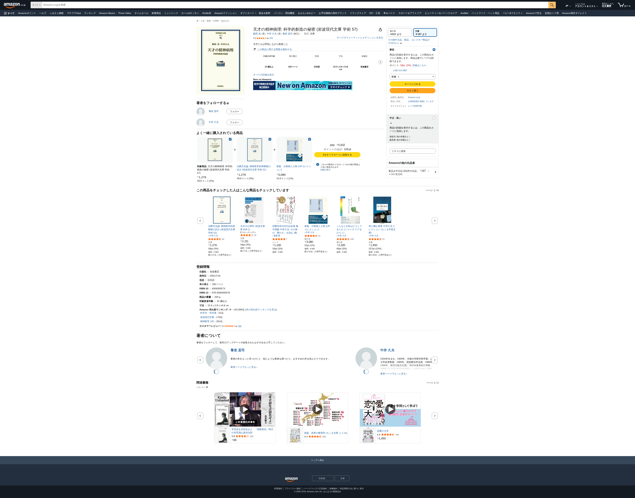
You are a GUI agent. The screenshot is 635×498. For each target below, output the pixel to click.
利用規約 (278, 488)
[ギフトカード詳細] (255, 13)
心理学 (216, 21)
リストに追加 (398, 151)
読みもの (225, 21)
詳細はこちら (419, 65)
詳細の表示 (325, 170)
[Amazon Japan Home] (291, 479)
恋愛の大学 (383, 431)
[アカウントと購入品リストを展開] (597, 6)
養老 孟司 (288, 33)
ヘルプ (42, 13)
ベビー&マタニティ (513, 13)
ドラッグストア (358, 13)
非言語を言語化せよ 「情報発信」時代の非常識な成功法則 (252, 431)
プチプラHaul (74, 13)
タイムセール (141, 13)
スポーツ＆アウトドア (410, 13)
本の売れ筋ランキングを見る (261, 309)
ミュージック (171, 13)
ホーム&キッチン (190, 13)
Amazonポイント (27, 13)
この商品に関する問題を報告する (274, 49)
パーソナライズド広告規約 (315, 488)
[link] (205, 181)
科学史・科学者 (208, 313)
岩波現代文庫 (207, 317)
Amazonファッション (225, 13)
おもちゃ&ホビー (307, 13)
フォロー (234, 111)
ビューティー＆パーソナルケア (441, 13)
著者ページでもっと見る (243, 367)
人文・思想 (206, 21)
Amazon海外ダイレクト (574, 13)
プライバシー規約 (293, 488)
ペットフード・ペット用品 (485, 13)
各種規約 (333, 488)
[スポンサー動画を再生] (245, 409)
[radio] (400, 32)
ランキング (90, 13)
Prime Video (124, 13)
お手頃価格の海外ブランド (333, 13)
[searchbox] (295, 5)
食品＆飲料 (264, 13)
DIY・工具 (374, 13)
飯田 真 (257, 33)
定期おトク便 (552, 13)
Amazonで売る (534, 13)
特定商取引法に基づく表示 (352, 488)
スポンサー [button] (201, 387)
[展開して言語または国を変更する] (570, 6)
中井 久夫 (272, 33)
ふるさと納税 (57, 13)
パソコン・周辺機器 (284, 13)
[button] (9, 13)
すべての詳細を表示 (263, 74)
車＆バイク (389, 13)
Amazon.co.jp (414, 97)
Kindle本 (206, 13)
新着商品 (156, 13)
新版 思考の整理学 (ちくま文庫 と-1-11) (325, 433)
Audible (464, 13)
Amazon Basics (107, 13)
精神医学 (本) (207, 321)
